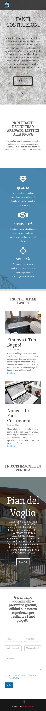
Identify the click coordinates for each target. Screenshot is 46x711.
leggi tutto (11, 373)
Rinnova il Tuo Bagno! (21, 342)
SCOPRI (23, 81)
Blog (17, 349)
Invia (9, 685)
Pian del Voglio (23, 506)
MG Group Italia (28, 706)
